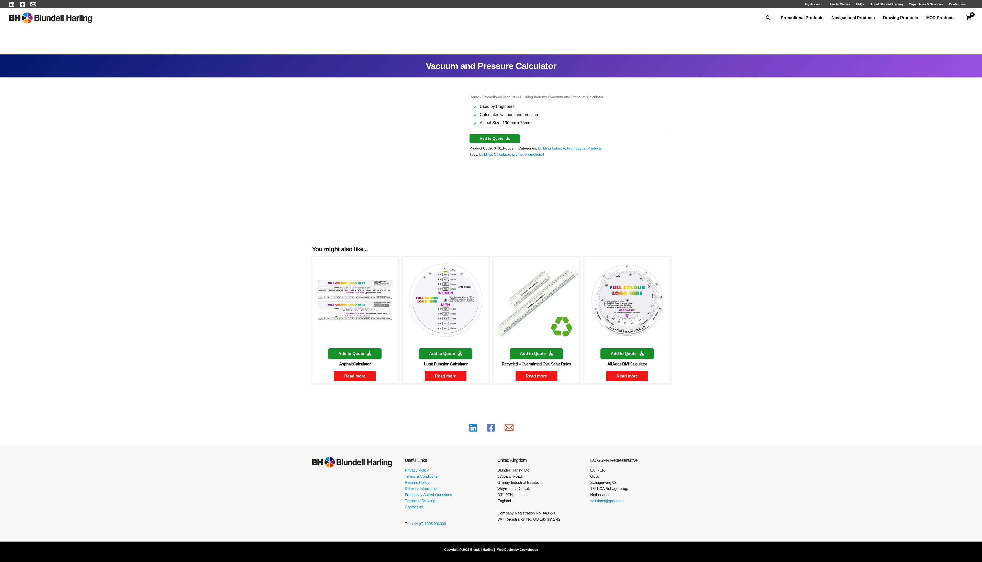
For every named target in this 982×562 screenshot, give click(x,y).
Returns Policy (417, 482)
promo (517, 154)
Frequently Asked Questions (428, 494)
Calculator (502, 154)
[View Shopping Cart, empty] (968, 17)
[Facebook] (22, 4)
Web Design (505, 550)
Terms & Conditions (421, 476)
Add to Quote (492, 138)
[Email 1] (33, 4)
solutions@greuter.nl (607, 501)
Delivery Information (421, 488)
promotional (534, 154)
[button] (768, 18)
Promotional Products (499, 97)
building (485, 154)
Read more (354, 376)
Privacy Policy (417, 470)
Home (474, 97)
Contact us (414, 507)
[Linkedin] (12, 4)
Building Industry (533, 97)
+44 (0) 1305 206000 (428, 524)
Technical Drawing (420, 501)
